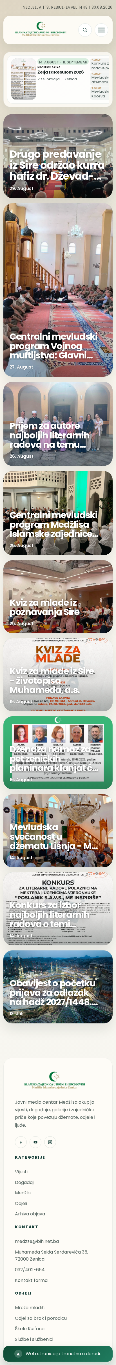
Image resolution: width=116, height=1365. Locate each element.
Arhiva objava (30, 1214)
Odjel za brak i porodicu (41, 1318)
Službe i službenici (34, 1339)
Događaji (24, 1182)
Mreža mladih (29, 1307)
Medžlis (23, 1193)
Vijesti (21, 1172)
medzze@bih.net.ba (37, 1241)
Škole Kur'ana (29, 1328)
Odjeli (21, 1203)
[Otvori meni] (101, 30)
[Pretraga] (85, 30)
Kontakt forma (31, 1280)
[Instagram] (50, 1142)
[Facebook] (21, 1142)
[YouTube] (35, 1142)
